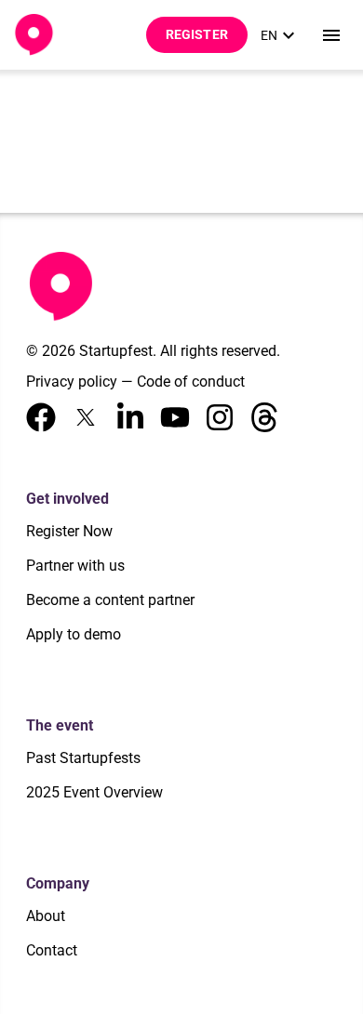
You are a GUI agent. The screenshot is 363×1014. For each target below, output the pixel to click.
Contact (51, 950)
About (45, 916)
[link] (280, 35)
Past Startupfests (83, 758)
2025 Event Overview (94, 792)
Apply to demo (73, 634)
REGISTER (197, 34)
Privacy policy (71, 381)
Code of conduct (191, 381)
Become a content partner (110, 600)
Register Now (69, 531)
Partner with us (75, 565)
